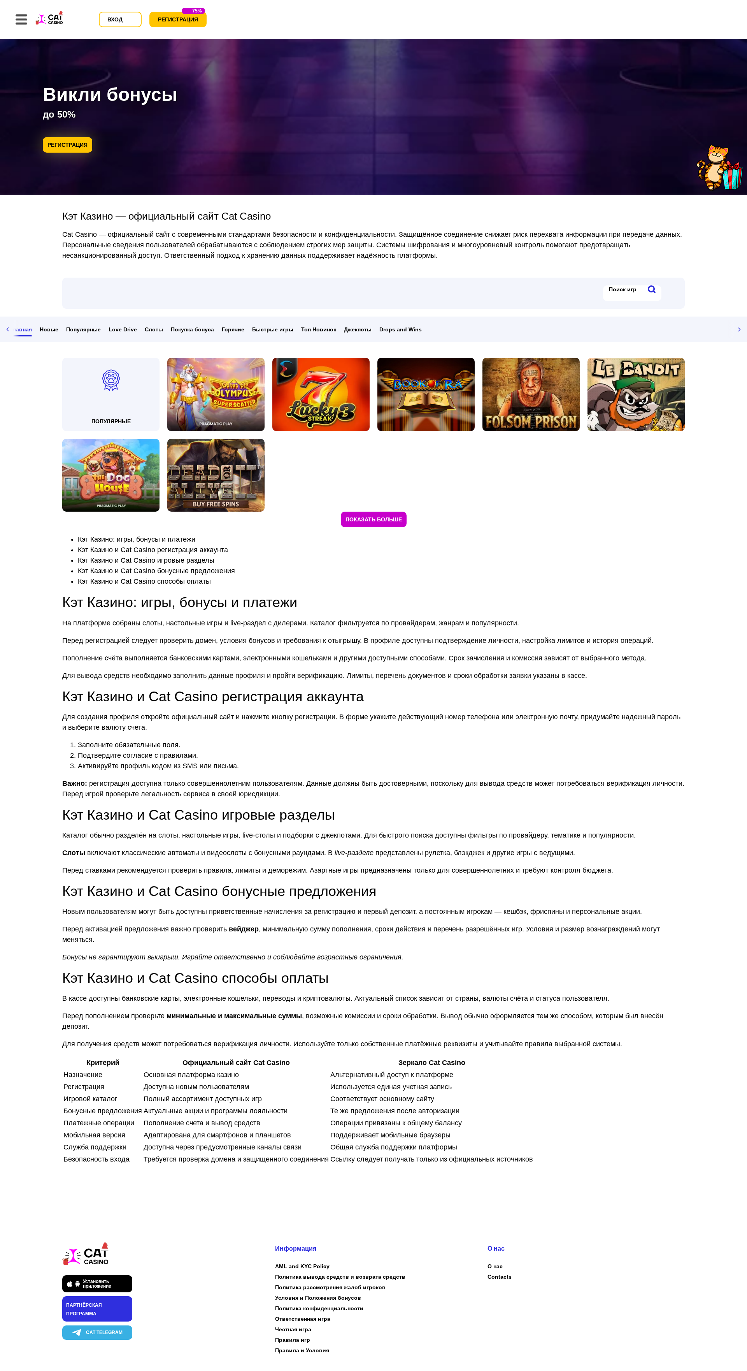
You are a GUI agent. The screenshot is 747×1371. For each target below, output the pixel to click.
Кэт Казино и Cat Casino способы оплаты (144, 581)
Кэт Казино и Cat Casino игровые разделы (146, 560)
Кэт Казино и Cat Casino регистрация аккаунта (153, 550)
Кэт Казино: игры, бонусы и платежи (136, 539)
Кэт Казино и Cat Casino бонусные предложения (156, 571)
